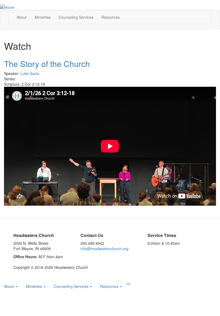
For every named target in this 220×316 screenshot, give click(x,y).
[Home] (7, 6)
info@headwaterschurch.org (104, 248)
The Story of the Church (47, 63)
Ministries (43, 17)
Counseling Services (71, 286)
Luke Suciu (29, 73)
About (22, 17)
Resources (110, 17)
